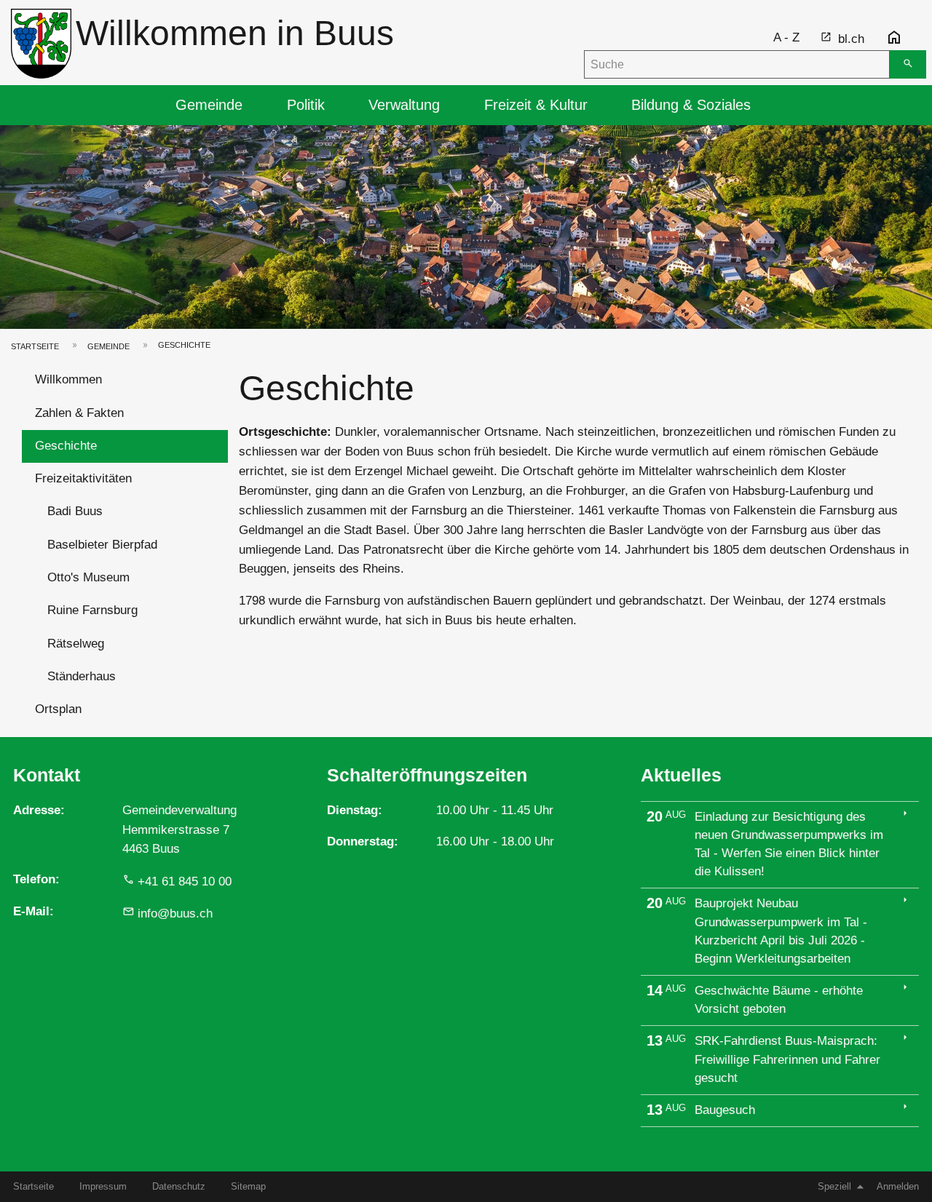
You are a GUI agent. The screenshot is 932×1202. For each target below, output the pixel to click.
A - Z (786, 37)
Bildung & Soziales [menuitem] (691, 105)
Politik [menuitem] (306, 105)
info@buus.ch (175, 913)
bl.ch (851, 39)
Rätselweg (75, 643)
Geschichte (66, 446)
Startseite (35, 346)
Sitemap (248, 1186)
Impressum (103, 1186)
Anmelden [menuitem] (898, 1186)
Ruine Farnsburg (92, 610)
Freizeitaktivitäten (83, 478)
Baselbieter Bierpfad (102, 545)
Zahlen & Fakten (79, 413)
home (894, 37)
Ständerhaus (81, 676)
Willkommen (68, 379)
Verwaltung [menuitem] (404, 105)
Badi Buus (75, 511)
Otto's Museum (88, 577)
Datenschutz (178, 1186)
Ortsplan (58, 709)
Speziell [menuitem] (834, 1186)
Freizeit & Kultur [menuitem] (536, 105)
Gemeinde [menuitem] (208, 105)
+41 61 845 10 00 (185, 881)
